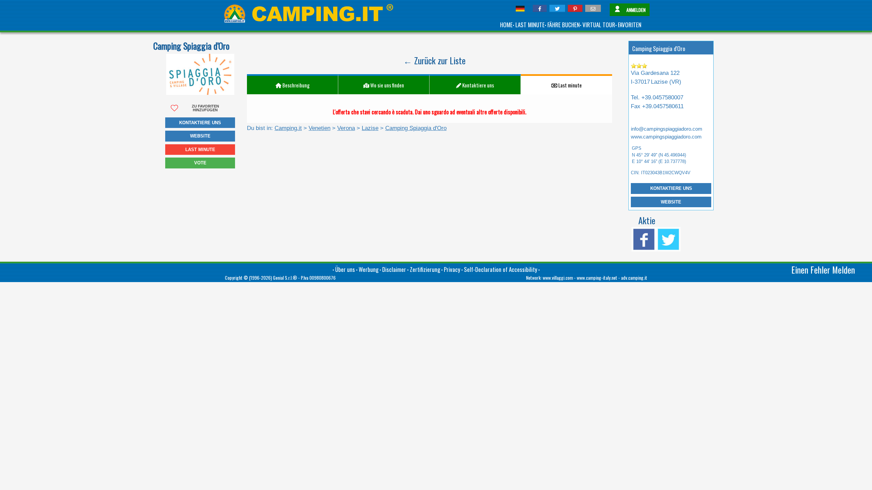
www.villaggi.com (558, 277)
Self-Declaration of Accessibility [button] (500, 269)
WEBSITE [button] (200, 135)
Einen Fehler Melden (823, 269)
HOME (506, 24)
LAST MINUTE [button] (200, 149)
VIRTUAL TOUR (598, 24)
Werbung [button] (368, 269)
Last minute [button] (569, 85)
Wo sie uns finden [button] (386, 85)
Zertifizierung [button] (425, 269)
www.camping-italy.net (597, 277)
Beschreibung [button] (295, 85)
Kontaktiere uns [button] (200, 122)
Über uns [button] (345, 269)
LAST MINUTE (530, 24)
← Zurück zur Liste (434, 60)
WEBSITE (671, 202)
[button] (540, 8)
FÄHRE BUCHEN (563, 24)
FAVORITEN (629, 24)
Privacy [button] (452, 269)
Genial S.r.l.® (285, 277)
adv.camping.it (634, 277)
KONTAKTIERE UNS (671, 188)
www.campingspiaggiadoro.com (666, 137)
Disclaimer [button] (394, 269)
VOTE (200, 162)
